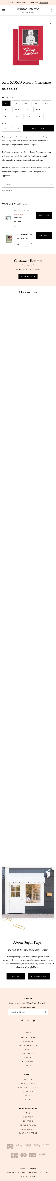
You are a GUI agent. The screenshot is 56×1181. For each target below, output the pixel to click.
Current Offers (28, 1133)
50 (6, 103)
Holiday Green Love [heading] (24, 234)
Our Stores (28, 1083)
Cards (28, 1058)
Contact (28, 1117)
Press (28, 1095)
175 (6, 109)
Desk (28, 1050)
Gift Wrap (28, 1062)
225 (27, 109)
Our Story (28, 1079)
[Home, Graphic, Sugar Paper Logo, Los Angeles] (28, 10)
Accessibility (46, 1172)
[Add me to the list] (44, 1012)
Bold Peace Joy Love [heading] (21, 211)
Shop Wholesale (27, 1087)
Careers (28, 1091)
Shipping (28, 1121)
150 (46, 103)
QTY (4, 123)
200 (17, 109)
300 (17, 116)
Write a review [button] (28, 276)
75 (16, 103)
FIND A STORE (16, 976)
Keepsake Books (28, 1046)
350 (39, 116)
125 (36, 103)
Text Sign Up (28, 1129)
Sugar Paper (31, 1168)
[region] (28, 226)
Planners (28, 1042)
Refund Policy (28, 1125)
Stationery (28, 1054)
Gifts (28, 1066)
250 (38, 109)
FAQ (28, 1113)
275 (7, 116)
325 (28, 116)
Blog (28, 1099)
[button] (4, 10)
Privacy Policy (12, 1172)
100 (25, 103)
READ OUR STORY (38, 976)
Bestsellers (28, 1037)
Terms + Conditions (29, 1172)
